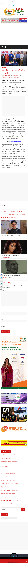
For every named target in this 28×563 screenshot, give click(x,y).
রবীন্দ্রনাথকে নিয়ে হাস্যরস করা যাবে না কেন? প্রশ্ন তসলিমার (11, 487)
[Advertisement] (14, 35)
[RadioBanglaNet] (2, 46)
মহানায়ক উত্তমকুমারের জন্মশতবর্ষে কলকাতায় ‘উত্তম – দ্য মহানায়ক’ (12, 3)
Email (2, 319)
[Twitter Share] (1, 277)
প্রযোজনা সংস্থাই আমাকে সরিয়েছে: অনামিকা (8, 497)
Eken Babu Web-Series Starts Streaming (10, 500)
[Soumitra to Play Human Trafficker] (14, 261)
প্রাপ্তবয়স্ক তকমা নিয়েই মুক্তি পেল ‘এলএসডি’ (12, 211)
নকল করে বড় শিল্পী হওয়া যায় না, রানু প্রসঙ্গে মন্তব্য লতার (10, 490)
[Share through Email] (1, 286)
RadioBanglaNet (15, 75)
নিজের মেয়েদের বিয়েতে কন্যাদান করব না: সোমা (8, 476)
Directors (17, 77)
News (4, 67)
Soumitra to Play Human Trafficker (12, 275)
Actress (13, 77)
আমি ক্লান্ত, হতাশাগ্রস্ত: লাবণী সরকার (7, 504)
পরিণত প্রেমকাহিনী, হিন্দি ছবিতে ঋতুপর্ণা (17, 214)
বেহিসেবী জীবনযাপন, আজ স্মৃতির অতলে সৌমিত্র (9, 461)
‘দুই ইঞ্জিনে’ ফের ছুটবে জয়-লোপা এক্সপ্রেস (8, 480)
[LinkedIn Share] (1, 283)
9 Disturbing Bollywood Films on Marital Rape (11, 470)
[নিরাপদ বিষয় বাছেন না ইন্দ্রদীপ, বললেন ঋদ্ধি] (14, 221)
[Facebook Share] (1, 274)
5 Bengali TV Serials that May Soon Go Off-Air (11, 483)
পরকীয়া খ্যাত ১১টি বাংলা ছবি (5, 458)
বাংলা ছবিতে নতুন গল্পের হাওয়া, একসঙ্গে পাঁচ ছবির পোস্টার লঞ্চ (11, 455)
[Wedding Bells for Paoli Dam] (14, 241)
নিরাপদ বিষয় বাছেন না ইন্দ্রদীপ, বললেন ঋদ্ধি (11, 235)
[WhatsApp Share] (1, 280)
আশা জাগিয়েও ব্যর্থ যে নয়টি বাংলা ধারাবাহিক (8, 473)
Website (3, 326)
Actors (10, 77)
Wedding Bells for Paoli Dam (10, 255)
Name (3, 311)
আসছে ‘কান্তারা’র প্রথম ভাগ (16, 141)
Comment (4, 290)
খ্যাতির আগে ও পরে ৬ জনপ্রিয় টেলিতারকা (8, 493)
